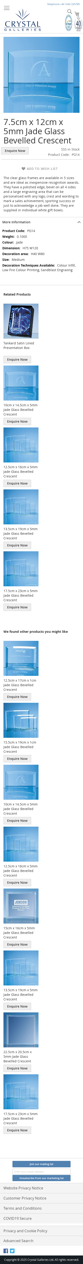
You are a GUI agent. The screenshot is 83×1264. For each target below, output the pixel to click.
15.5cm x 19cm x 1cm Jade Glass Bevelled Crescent (19, 747)
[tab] (41, 221)
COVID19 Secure (17, 1218)
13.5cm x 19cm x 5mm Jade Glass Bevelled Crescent (20, 533)
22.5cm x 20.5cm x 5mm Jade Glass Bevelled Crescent (17, 1056)
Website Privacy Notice (23, 1188)
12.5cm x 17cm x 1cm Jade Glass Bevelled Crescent (19, 685)
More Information (16, 222)
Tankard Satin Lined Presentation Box (18, 345)
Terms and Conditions (22, 1208)
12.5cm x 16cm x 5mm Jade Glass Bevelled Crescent (20, 471)
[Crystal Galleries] (22, 19)
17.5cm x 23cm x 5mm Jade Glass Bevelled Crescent (20, 595)
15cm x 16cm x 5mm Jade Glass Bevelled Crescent (19, 932)
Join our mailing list (41, 1164)
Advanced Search (18, 1240)
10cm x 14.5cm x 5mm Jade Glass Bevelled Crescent (20, 409)
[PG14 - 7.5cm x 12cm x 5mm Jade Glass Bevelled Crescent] (41, 74)
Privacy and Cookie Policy (25, 1230)
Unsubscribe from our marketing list (41, 1178)
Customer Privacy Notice (24, 1198)
